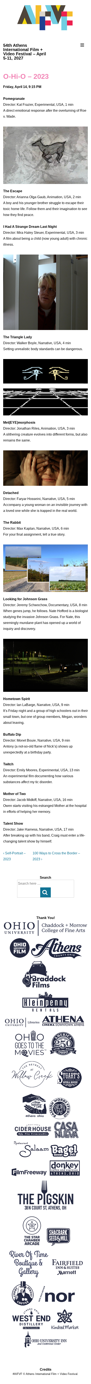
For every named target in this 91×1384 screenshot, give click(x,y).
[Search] (45, 892)
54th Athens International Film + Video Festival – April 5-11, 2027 (24, 51)
